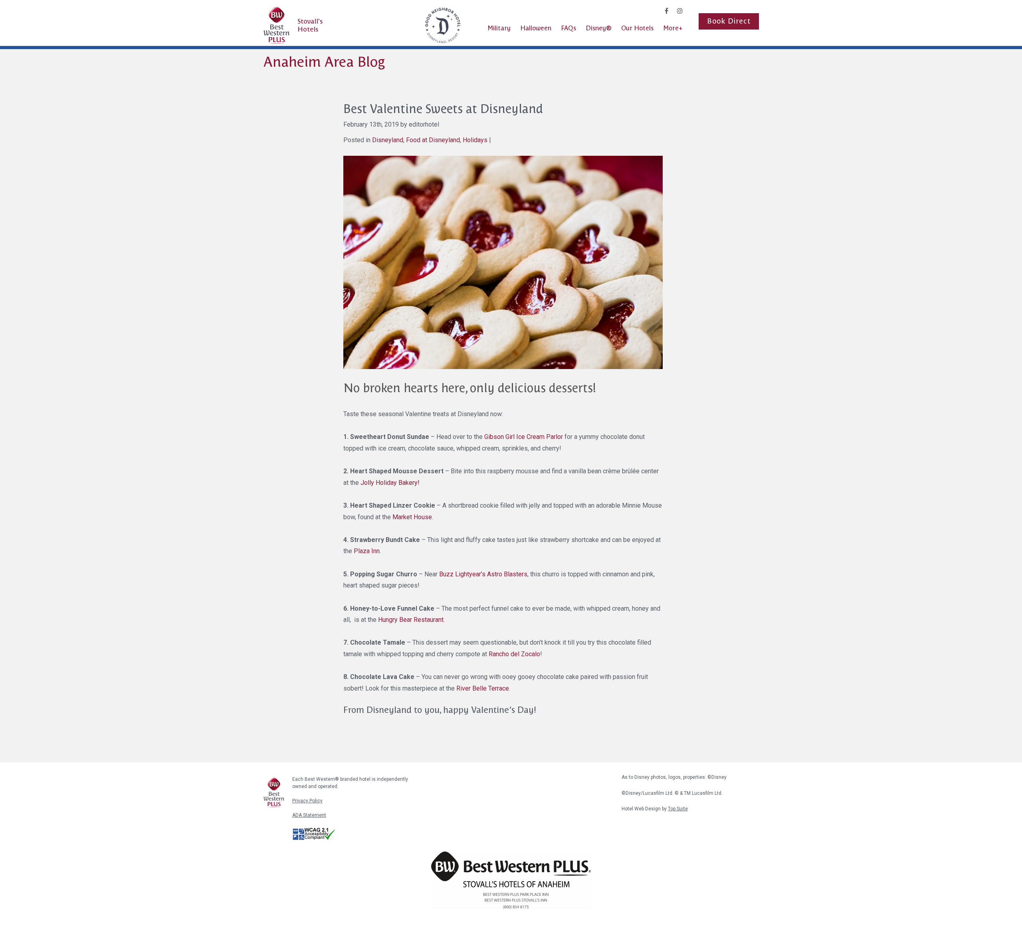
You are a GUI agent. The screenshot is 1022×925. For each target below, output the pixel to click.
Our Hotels (637, 28)
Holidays (475, 140)
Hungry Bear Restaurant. (411, 619)
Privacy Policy (307, 801)
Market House (412, 517)
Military (499, 28)
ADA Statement (309, 815)
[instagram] (680, 11)
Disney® (599, 28)
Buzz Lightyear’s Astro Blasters (483, 574)
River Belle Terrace (482, 688)
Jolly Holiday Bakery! (390, 482)
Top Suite (678, 809)
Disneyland (387, 140)
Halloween (535, 28)
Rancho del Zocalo (514, 654)
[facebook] (666, 11)
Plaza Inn (367, 551)
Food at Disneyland (433, 140)
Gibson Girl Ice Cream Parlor (523, 437)
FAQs (568, 28)
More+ (673, 28)
